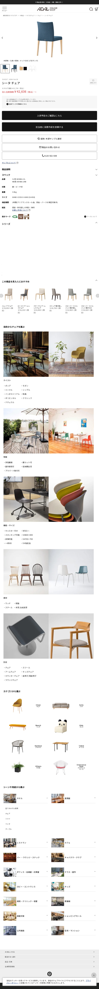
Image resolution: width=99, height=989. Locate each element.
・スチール (7, 607)
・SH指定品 (26, 543)
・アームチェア (9, 671)
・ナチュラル (8, 402)
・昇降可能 (7, 539)
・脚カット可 (26, 462)
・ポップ (7, 385)
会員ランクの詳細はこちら (18, 104)
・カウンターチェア (11, 676)
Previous (2, 37)
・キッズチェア (27, 671)
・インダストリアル (11, 394)
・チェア (7, 667)
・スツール (25, 667)
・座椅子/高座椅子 (28, 676)
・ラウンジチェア (10, 680)
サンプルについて (9, 163)
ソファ (7, 819)
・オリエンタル (9, 398)
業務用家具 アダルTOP (10, 15)
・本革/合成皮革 (20, 607)
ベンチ (7, 824)
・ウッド (7, 603)
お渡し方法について (20, 210)
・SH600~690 (27, 535)
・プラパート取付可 (11, 470)
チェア (40, 15)
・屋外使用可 (8, 466)
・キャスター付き (10, 530)
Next (96, 37)
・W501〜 (25, 530)
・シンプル (25, 390)
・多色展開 (7, 462)
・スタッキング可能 (11, 535)
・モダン (24, 385)
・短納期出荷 (26, 466)
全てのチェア (31, 15)
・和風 (23, 394)
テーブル (8, 829)
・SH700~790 (27, 539)
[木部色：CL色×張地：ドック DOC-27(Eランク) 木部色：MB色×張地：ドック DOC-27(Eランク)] (49, 38)
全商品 (22, 15)
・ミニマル (7, 390)
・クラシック (26, 398)
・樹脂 (16, 603)
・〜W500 (7, 543)
